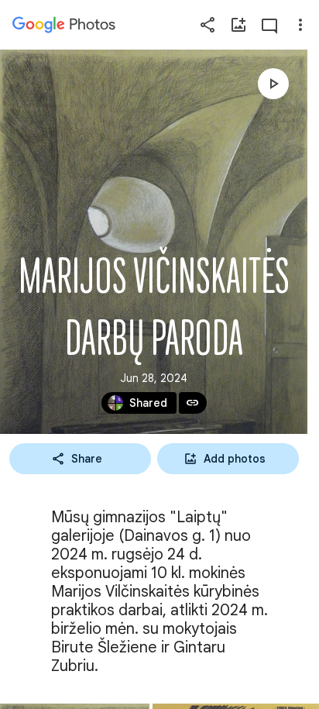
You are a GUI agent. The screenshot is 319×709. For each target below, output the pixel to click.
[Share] (207, 24)
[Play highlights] (273, 83)
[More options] (300, 24)
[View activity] (269, 24)
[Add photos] (238, 24)
